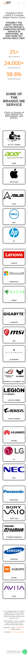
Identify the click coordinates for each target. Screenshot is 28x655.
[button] (24, 651)
